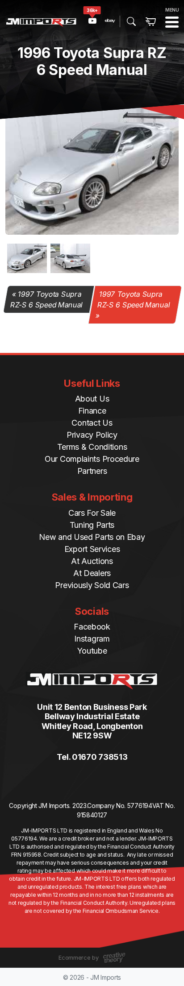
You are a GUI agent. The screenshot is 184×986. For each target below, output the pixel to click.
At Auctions (92, 561)
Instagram (91, 638)
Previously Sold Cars (92, 585)
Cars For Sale (92, 513)
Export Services (92, 549)
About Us (92, 398)
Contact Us (91, 422)
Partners (92, 471)
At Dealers (92, 573)
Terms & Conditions (92, 447)
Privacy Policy (92, 434)
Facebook (92, 626)
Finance (92, 410)
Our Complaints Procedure (92, 459)
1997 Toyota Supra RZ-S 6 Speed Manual (46, 299)
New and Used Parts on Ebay (92, 537)
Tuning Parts (92, 525)
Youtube (92, 650)
